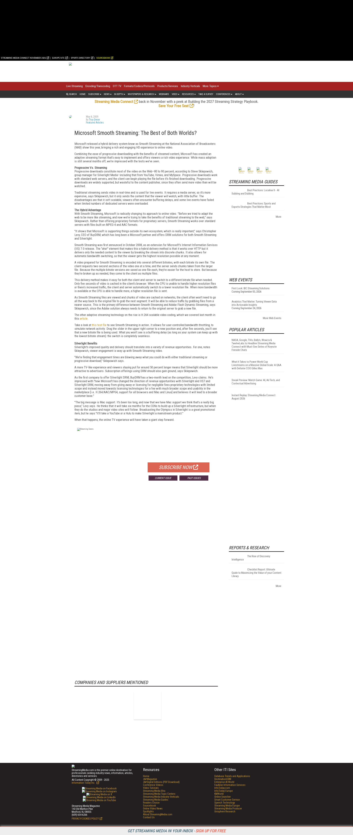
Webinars (164, 94)
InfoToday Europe (223, 790)
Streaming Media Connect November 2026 (23, 57)
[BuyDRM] (148, 706)
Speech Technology (224, 802)
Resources (188, 94)
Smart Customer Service (227, 799)
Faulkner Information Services (229, 784)
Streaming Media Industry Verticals (161, 796)
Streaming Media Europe (227, 805)
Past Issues (194, 478)
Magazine (150, 779)
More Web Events (272, 318)
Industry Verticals (190, 86)
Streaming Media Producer (228, 808)
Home (82, 94)
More (278, 216)
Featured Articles (95, 122)
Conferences (223, 94)
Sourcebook (103, 57)
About (238, 94)
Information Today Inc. (84, 782)
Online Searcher (222, 796)
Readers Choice (151, 802)
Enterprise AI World (224, 782)
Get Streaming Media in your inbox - (177, 831)
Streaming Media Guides (155, 799)
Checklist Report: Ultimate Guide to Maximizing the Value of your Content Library (256, 573)
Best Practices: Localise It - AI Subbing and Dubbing (255, 192)
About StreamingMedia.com (157, 814)
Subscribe (93, 94)
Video (174, 94)
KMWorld (219, 793)
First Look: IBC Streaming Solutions (251, 288)
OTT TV (117, 86)
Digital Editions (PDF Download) (161, 782)
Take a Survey (205, 94)
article (84, 318)
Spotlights (148, 811)
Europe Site (58, 57)
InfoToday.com (222, 787)
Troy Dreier (94, 119)
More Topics (210, 86)
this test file (99, 325)
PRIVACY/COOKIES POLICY (85, 818)
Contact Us (149, 817)
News (107, 94)
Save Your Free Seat (173, 106)
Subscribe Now (175, 467)
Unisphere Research (224, 811)
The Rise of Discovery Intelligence (251, 558)
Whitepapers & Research (141, 94)
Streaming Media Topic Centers (159, 793)
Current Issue (163, 478)
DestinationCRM (222, 779)
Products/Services (167, 86)
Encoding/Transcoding (97, 86)
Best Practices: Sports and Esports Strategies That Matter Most (254, 205)
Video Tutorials (151, 787)
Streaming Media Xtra (154, 790)
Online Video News (153, 808)
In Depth (118, 94)
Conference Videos (153, 784)
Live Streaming (74, 86)
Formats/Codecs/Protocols (139, 86)
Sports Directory (80, 57)
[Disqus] (146, 538)
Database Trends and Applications (232, 776)
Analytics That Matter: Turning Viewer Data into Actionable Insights (254, 303)
